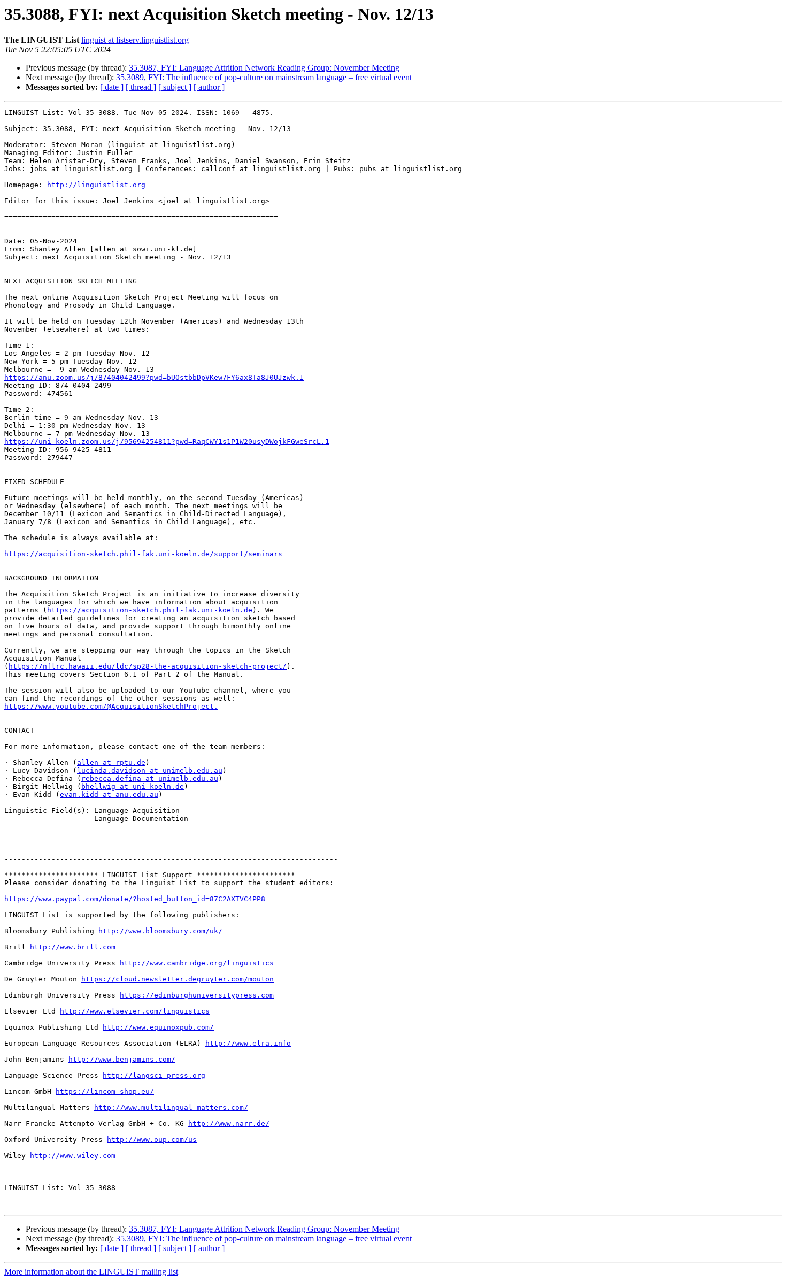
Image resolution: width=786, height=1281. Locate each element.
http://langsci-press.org (154, 1075)
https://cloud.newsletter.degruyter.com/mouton (177, 979)
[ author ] (209, 86)
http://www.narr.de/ (228, 1123)
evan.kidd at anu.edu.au (109, 795)
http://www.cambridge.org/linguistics (197, 963)
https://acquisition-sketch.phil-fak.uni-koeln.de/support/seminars (143, 554)
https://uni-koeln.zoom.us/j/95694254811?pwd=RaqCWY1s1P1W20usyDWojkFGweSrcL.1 (166, 442)
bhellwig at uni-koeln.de (132, 787)
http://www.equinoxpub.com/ (158, 1027)
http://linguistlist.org (96, 185)
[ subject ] (174, 86)
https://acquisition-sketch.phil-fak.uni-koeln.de (149, 610)
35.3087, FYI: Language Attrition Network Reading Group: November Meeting (264, 67)
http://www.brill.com (72, 947)
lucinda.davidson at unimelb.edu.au (149, 770)
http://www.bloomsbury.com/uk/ (160, 931)
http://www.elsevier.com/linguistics (135, 1011)
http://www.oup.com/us (152, 1140)
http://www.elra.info (248, 1043)
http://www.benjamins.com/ (121, 1059)
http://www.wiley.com (72, 1156)
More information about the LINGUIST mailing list (91, 1271)
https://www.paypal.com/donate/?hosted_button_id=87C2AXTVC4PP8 (134, 899)
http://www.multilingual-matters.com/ (171, 1107)
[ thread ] (141, 86)
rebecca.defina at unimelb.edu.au (149, 778)
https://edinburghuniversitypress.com (197, 995)
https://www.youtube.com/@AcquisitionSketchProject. (111, 706)
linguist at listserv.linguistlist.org (135, 39)
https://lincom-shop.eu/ (105, 1091)
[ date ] (112, 86)
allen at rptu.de (111, 762)
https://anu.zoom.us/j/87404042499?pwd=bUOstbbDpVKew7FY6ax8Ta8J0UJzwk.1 (154, 377)
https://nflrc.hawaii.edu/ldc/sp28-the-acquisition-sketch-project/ (148, 666)
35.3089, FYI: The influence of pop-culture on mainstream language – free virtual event (264, 77)
